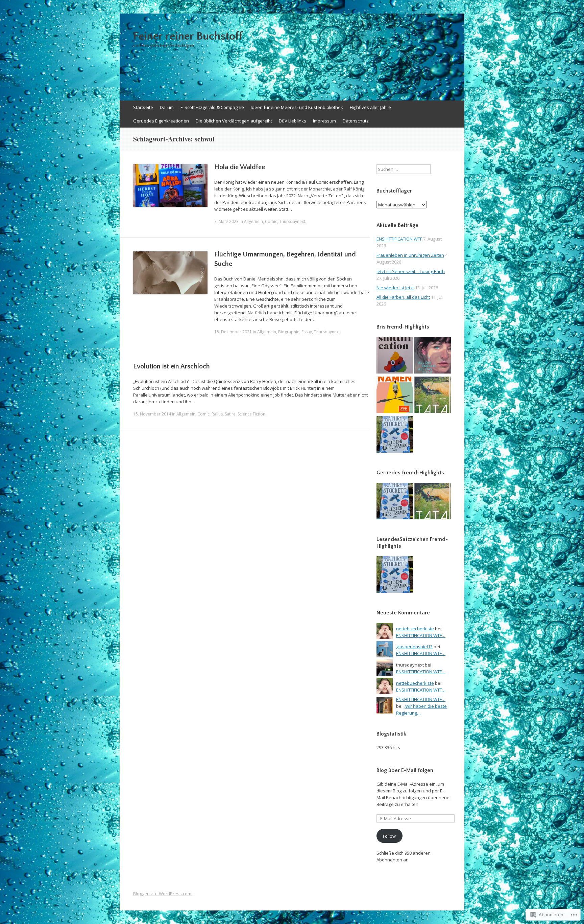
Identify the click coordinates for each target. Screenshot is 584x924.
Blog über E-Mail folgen (404, 770)
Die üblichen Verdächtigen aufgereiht (234, 121)
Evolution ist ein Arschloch (171, 366)
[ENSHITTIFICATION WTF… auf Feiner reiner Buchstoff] (394, 356)
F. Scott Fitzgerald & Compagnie (212, 107)
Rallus (217, 414)
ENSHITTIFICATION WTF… (420, 635)
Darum (167, 107)
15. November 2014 (152, 414)
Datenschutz (356, 121)
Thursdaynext (292, 221)
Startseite (143, 107)
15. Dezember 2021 (233, 332)
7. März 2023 (226, 221)
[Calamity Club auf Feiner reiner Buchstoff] (394, 435)
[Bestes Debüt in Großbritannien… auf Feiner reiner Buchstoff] (394, 396)
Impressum (324, 121)
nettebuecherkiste (415, 629)
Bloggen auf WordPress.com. (162, 894)
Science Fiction (251, 414)
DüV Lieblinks (292, 121)
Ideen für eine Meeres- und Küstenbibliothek (297, 107)
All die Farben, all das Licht (403, 297)
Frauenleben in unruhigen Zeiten (410, 255)
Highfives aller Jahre (370, 107)
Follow (389, 836)
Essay (306, 332)
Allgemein (253, 221)
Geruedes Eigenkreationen (161, 121)
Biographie (288, 332)
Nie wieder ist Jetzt (395, 288)
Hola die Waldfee (239, 167)
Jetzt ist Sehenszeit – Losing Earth (410, 271)
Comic (271, 221)
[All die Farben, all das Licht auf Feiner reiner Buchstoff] (432, 356)
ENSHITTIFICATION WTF (399, 239)
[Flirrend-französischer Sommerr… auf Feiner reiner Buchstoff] (432, 396)
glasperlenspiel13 (414, 647)
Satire (230, 414)
